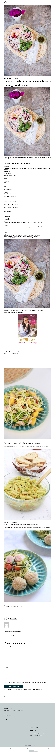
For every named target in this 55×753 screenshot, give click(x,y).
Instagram (6, 710)
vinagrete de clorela (14, 353)
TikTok (13, 710)
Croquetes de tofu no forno (13, 606)
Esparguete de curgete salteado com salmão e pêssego (22, 443)
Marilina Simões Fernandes (11, 636)
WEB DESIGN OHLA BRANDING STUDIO (27, 745)
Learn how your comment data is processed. (32, 689)
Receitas (15, 78)
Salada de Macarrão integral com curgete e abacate (21, 524)
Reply (49, 629)
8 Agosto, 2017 (8, 441)
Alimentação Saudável (19, 441)
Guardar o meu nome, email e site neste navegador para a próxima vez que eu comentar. (25, 682)
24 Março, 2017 (8, 629)
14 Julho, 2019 (7, 522)
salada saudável (19, 351)
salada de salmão (8, 351)
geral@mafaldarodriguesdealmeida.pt (12, 719)
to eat (5, 353)
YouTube (20, 710)
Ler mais (36, 751)
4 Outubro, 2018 (8, 603)
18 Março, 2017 (7, 78)
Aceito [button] (31, 751)
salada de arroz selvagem (11, 350)
